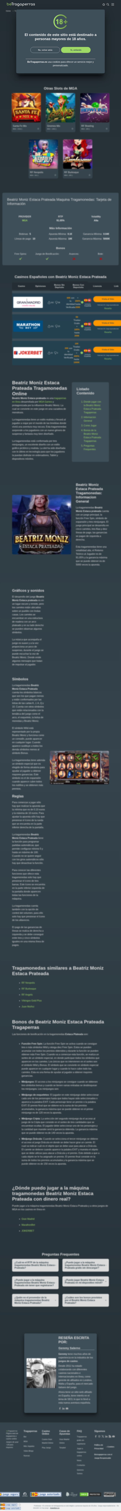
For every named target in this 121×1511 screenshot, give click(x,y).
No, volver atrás (45, 50)
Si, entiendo (75, 50)
